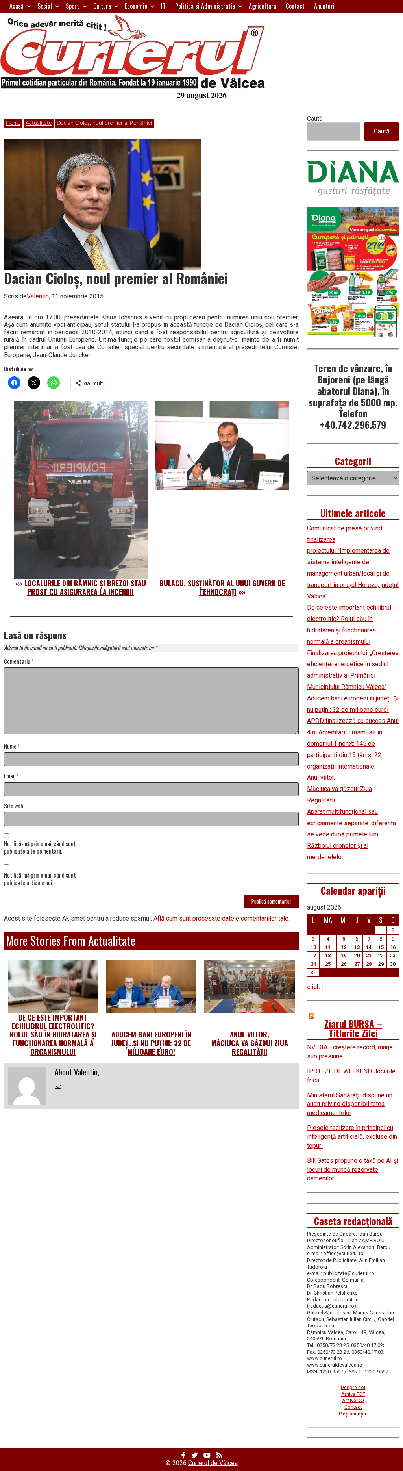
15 (381, 947)
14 (369, 947)
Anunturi (324, 6)
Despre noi (353, 1387)
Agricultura (262, 6)
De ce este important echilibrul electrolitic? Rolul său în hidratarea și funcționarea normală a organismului (53, 1034)
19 (343, 955)
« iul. (313, 987)
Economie (136, 6)
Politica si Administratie (205, 6)
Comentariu (19, 661)
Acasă (16, 6)
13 (357, 947)
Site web (13, 806)
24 (313, 964)
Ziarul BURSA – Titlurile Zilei (353, 1028)
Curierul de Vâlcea (213, 1463)
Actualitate (39, 123)
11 (328, 947)
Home (13, 123)
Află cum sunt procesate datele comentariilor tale (220, 918)
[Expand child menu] (29, 6)
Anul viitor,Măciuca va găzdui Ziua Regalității (249, 1042)
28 (369, 964)
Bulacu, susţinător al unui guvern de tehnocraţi (222, 587)
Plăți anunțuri (353, 1414)
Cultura (102, 6)
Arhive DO (353, 1400)
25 (328, 964)
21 (369, 955)
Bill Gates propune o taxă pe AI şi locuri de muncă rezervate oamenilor (352, 1169)
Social (44, 6)
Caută (315, 118)
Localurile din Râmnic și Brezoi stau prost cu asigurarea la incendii (85, 587)
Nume (12, 746)
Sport (72, 6)
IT (163, 6)
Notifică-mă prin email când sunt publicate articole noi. (40, 879)
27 (357, 964)
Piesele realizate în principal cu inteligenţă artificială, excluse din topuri (352, 1136)
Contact (295, 6)
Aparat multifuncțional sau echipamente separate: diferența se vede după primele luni (351, 823)
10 (313, 947)
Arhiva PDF (353, 1394)
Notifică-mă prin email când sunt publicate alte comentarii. (40, 847)
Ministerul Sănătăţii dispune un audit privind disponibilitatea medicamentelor (349, 1104)
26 (343, 964)
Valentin (38, 296)
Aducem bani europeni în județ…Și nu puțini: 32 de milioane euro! (151, 1042)
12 (343, 947)
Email (11, 776)
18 (328, 955)
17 (313, 955)
